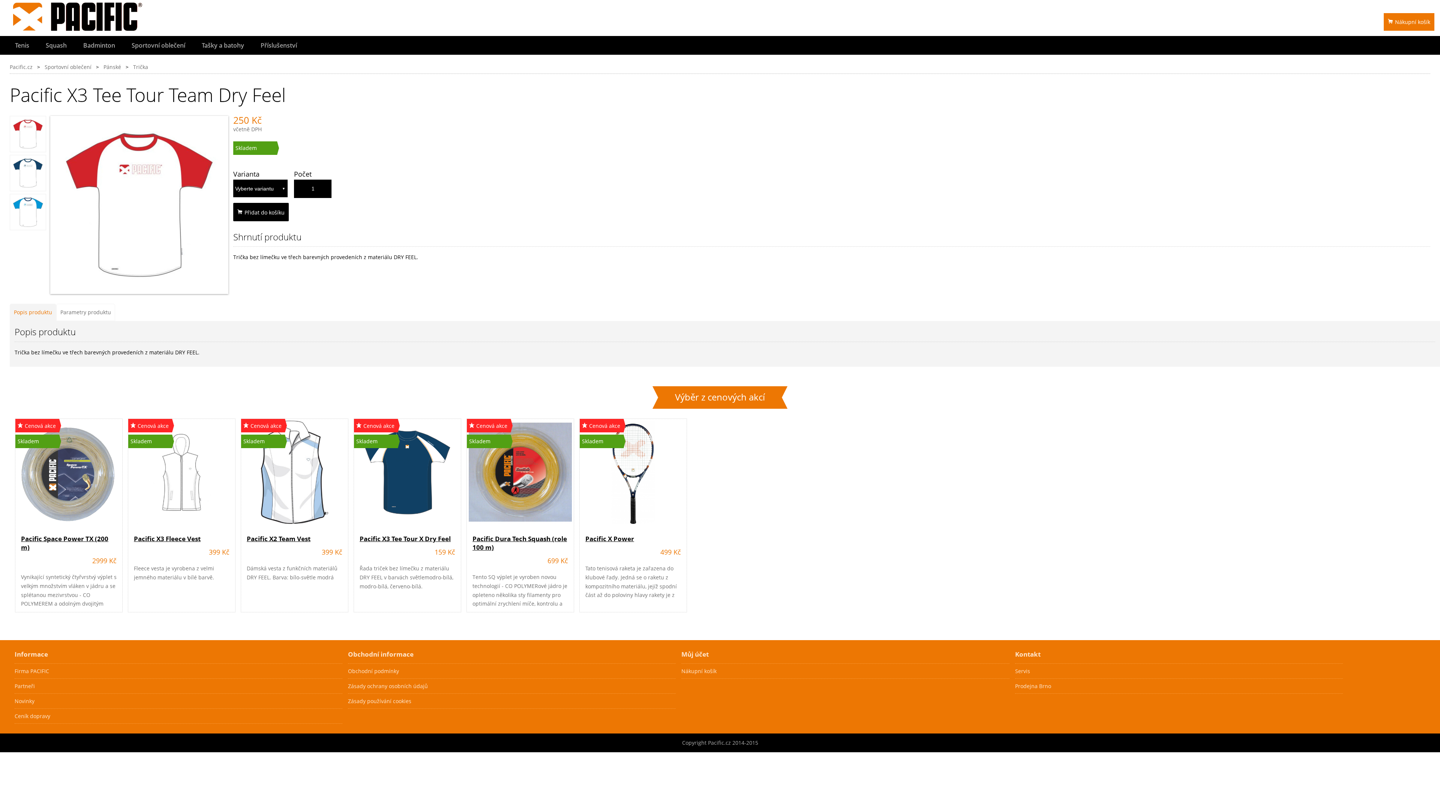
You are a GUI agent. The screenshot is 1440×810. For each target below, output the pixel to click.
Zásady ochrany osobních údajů (388, 686)
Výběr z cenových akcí (720, 397)
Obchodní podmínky (373, 671)
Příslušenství (279, 45)
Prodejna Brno (1033, 686)
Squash (56, 45)
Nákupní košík (1412, 22)
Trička (140, 66)
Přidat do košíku (264, 212)
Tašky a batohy (223, 45)
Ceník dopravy (32, 716)
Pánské (112, 66)
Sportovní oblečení (158, 45)
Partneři (25, 686)
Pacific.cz (21, 66)
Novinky (24, 701)
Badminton (99, 45)
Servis (1022, 671)
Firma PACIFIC (32, 671)
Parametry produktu (85, 312)
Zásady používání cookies (379, 701)
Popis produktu (33, 312)
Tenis (22, 45)
